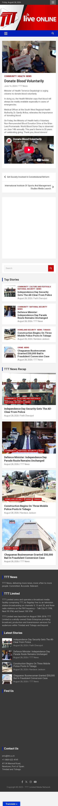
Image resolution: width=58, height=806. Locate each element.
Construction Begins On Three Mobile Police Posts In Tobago (35, 334)
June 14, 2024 (10, 86)
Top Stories (11, 279)
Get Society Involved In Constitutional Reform (28, 177)
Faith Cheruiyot (40, 298)
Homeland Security (27, 330)
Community (10, 76)
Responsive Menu (53, 2)
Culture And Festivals (40, 287)
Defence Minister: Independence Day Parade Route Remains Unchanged (33, 315)
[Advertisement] (29, 228)
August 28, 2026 (25, 298)
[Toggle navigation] (6, 33)
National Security (26, 289)
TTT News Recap (15, 369)
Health (21, 76)
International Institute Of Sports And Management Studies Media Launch (28, 187)
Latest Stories (13, 633)
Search (51, 268)
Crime (20, 348)
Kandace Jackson (41, 339)
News (29, 76)
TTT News (23, 86)
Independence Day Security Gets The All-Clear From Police (35, 293)
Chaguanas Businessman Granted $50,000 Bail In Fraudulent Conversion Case (33, 353)
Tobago (46, 330)
